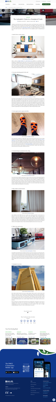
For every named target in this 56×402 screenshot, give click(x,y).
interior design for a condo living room (25, 60)
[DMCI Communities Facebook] (5, 393)
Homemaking (38, 4)
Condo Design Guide (33, 390)
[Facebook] (1, 15)
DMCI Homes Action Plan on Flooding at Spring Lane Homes (22, 334)
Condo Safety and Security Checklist (35, 388)
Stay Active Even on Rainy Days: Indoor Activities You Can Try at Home (10, 334)
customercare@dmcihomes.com (47, 382)
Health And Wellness (8, 331)
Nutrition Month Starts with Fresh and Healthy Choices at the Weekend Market (45, 334)
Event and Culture (21, 4)
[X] (1, 17)
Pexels (29, 213)
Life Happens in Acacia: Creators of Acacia (32, 334)
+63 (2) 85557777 (45, 393)
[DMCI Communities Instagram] (7, 393)
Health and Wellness (30, 4)
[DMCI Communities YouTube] (11, 393)
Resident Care (32, 394)
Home (6, 7)
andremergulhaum (29, 96)
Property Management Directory (35, 392)
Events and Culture (33, 382)
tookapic (29, 136)
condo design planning (28, 144)
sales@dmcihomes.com (46, 391)
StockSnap (29, 175)
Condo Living (28, 17)
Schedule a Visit (47, 4)
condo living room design (26, 27)
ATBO (29, 59)
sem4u (29, 291)
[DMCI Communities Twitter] (9, 393)
